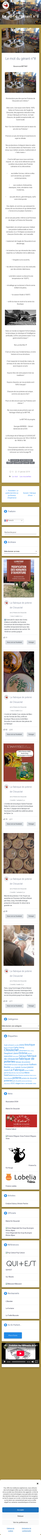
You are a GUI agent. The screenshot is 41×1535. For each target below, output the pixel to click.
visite (34, 1083)
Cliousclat (15, 460)
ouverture (26, 1075)
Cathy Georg (18, 1047)
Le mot (15, 476)
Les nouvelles (25, 476)
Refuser (20, 1516)
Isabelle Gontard (21, 1067)
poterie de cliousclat (29, 1078)
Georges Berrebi (26, 460)
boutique (30, 1044)
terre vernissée (26, 1083)
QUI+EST (9, 1270)
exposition (8, 1056)
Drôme (23, 1053)
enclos (30, 1053)
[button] (37, 1483)
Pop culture (20, 1253)
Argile (6, 1045)
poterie (16, 1077)
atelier (21, 1045)
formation (15, 1064)
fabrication (16, 1056)
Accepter (20, 1510)
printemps (29, 1081)
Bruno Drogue (8, 1047)
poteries (8, 1080)
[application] (20, 1353)
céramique (23, 1050)
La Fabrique (18, 462)
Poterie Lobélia (11, 1186)
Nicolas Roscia (18, 1075)
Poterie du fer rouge (21, 1167)
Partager (31, 642)
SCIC (32, 462)
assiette (16, 1045)
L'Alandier (9, 1301)
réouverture (7, 1083)
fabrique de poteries (19, 1060)
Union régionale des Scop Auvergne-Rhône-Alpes (19, 1234)
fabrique (23, 1056)
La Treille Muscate (12, 1315)
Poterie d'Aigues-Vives (21, 1137)
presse (24, 1081)
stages (18, 1083)
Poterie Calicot (11, 1129)
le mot (26, 462)
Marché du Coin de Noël (16, 1073)
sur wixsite (10, 1277)
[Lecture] (5, 1362)
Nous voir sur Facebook (14, 642)
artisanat (11, 1045)
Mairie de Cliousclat (13, 1109)
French (10, 520)
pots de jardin (17, 1081)
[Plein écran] (36, 1362)
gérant (9, 462)
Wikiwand (18, 1284)
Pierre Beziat (8, 1078)
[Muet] (33, 1362)
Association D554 (12, 1102)
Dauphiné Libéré (11, 1053)
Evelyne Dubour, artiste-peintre (17, 1203)
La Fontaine (10, 1308)
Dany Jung (30, 1050)
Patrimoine (33, 1075)
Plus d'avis (13, 1335)
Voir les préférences (20, 1522)
